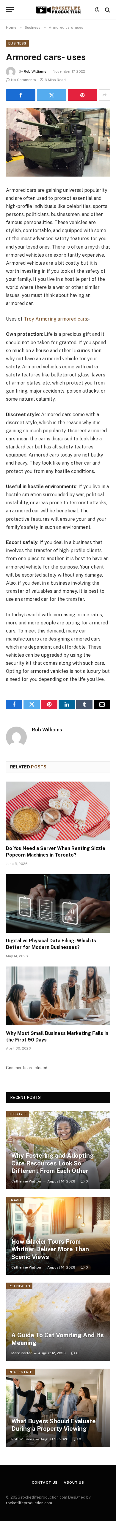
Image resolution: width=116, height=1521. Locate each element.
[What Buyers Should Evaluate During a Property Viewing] (58, 1408)
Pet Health (19, 1286)
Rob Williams (35, 71)
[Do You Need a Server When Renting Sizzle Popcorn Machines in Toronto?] (58, 811)
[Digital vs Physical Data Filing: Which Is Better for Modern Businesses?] (58, 903)
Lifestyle (18, 1114)
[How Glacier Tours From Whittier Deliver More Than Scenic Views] (58, 1236)
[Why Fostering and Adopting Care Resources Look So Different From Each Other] (58, 1150)
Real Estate (20, 1372)
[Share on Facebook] (20, 95)
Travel (15, 1200)
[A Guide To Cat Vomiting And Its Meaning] (58, 1322)
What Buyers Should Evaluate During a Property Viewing (53, 1425)
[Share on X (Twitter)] (51, 95)
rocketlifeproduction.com (29, 1503)
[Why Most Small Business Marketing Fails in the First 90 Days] (58, 995)
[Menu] (10, 9)
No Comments (23, 80)
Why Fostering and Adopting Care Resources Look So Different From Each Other (52, 1163)
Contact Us (45, 1482)
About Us (74, 1482)
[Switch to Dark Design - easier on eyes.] (97, 10)
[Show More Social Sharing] (104, 95)
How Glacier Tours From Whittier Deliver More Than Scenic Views (50, 1249)
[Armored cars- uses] (58, 142)
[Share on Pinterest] (82, 95)
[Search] (107, 9)
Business (17, 43)
